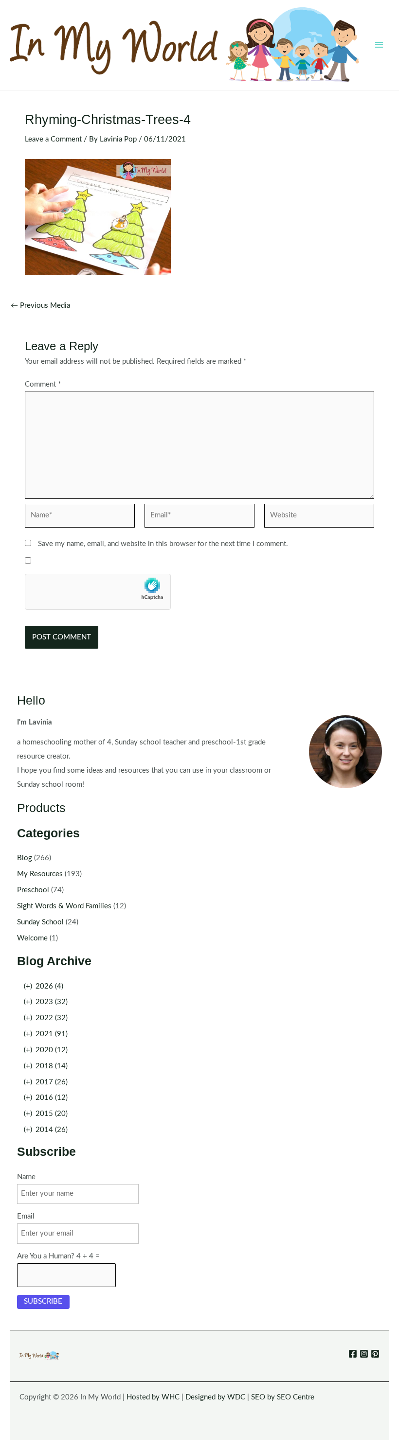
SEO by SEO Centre (282, 1397)
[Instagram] (364, 1353)
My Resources (40, 874)
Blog (24, 858)
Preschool (33, 890)
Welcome (32, 938)
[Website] (319, 517)
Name (26, 1177)
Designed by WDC (215, 1397)
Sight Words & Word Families (64, 906)
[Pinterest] (375, 1353)
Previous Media (40, 305)
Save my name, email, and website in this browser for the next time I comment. (163, 544)
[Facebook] (352, 1353)
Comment (43, 384)
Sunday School (40, 922)
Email (26, 1216)
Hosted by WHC (153, 1397)
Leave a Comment (53, 139)
